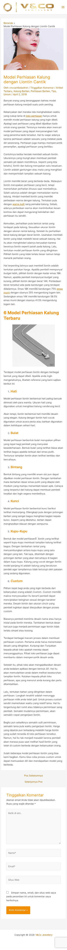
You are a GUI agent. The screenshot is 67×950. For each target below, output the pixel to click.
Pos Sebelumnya (33, 776)
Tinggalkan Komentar (42, 87)
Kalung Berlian (21, 91)
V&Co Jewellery (44, 934)
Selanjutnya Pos (33, 782)
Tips (53, 91)
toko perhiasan (34, 116)
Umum (7, 94)
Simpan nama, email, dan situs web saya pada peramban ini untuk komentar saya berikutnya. (31, 896)
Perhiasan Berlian (40, 91)
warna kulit (19, 204)
